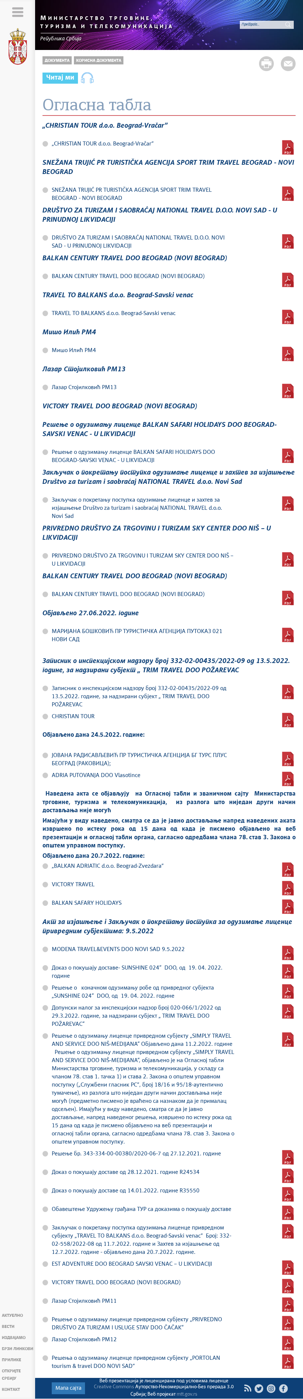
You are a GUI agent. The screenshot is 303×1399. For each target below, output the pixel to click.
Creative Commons (114, 1387)
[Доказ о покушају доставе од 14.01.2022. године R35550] (288, 1194)
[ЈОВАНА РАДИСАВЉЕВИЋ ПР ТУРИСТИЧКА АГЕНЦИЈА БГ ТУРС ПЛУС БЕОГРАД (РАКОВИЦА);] (288, 759)
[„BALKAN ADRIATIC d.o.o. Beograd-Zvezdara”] (288, 869)
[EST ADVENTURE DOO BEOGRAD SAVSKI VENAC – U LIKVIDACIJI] (288, 1267)
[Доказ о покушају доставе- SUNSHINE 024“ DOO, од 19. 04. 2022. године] (288, 971)
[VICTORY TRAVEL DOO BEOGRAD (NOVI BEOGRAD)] (288, 1286)
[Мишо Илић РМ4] (288, 354)
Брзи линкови (17, 1349)
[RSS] (247, 1388)
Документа (57, 60)
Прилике (11, 1360)
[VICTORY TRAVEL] (288, 888)
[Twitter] (258, 1388)
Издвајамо (13, 1338)
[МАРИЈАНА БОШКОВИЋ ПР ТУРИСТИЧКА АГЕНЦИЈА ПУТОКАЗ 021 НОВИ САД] (288, 634)
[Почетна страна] (17, 47)
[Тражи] (288, 24)
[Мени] (17, 12)
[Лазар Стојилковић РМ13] (288, 391)
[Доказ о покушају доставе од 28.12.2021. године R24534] (288, 1175)
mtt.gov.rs (187, 1394)
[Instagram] (271, 1388)
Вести (8, 1327)
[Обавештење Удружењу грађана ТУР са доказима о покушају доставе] (288, 1212)
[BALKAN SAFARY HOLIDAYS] (288, 906)
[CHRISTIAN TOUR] (288, 720)
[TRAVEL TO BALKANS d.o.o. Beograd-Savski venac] (288, 316)
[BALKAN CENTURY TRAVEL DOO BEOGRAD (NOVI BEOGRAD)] (288, 279)
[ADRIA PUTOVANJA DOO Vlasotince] (288, 779)
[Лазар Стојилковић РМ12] (288, 1343)
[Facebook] (283, 1388)
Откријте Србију (11, 1374)
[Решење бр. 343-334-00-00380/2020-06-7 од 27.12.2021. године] (288, 1157)
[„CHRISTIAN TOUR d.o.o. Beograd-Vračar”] (288, 147)
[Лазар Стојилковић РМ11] (288, 1304)
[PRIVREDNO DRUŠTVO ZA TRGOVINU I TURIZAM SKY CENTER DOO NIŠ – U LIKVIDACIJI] (288, 559)
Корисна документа (98, 60)
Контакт (11, 1390)
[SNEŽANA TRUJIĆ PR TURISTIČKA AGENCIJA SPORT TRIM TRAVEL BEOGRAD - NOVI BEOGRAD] (288, 193)
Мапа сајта (68, 1388)
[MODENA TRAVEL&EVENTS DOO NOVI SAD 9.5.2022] (288, 953)
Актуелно (12, 1315)
